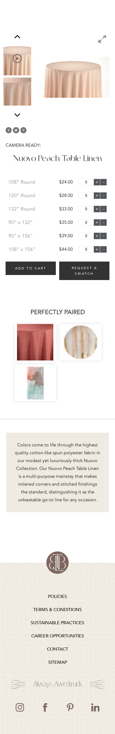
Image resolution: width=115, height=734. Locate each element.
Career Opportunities (57, 636)
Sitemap (57, 662)
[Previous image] (17, 37)
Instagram (20, 707)
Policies (57, 596)
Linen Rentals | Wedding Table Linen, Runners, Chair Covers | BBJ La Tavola (57, 562)
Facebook (45, 707)
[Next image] (17, 115)
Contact (57, 649)
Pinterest (70, 707)
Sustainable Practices (57, 623)
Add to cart (30, 268)
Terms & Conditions (57, 610)
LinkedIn (95, 707)
